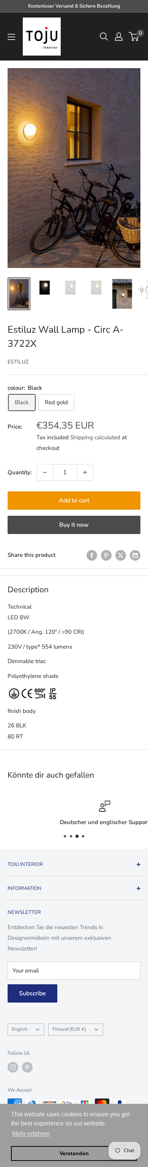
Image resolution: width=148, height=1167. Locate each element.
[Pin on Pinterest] (106, 554)
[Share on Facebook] (92, 554)
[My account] (119, 36)
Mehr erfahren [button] (31, 1133)
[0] (134, 36)
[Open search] (104, 36)
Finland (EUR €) (69, 1029)
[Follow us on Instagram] (13, 1067)
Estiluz (18, 361)
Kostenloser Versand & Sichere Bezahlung (74, 6)
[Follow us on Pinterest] (27, 1067)
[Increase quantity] (85, 472)
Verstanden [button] (74, 1153)
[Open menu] (11, 37)
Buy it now (74, 525)
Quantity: (20, 472)
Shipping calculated (95, 437)
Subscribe (32, 993)
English (19, 1029)
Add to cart (74, 500)
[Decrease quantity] (45, 472)
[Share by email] (135, 554)
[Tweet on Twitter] (120, 554)
